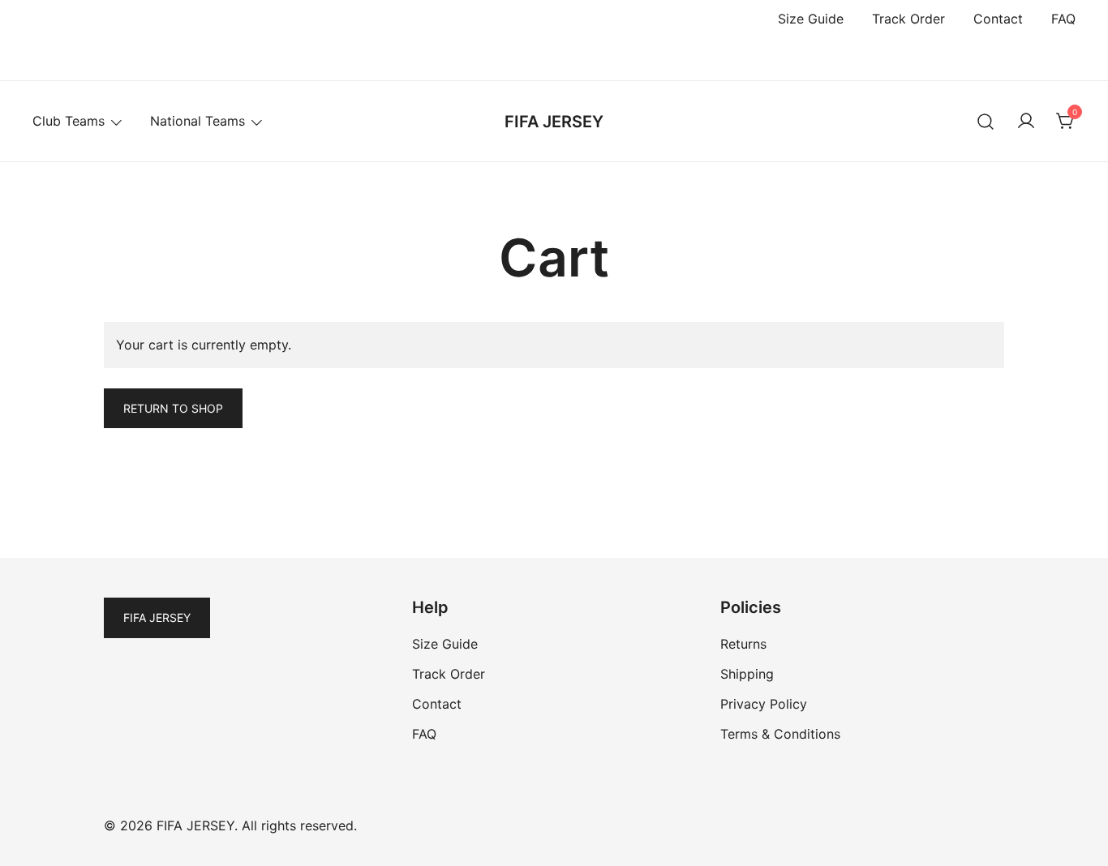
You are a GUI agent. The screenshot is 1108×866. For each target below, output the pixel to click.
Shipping (747, 674)
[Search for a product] (986, 121)
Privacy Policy (763, 704)
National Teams (197, 121)
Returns (743, 644)
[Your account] (1026, 121)
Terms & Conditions (780, 734)
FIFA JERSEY (554, 121)
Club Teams (68, 121)
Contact (998, 19)
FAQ (1063, 19)
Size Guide (811, 19)
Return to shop (173, 408)
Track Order (908, 19)
